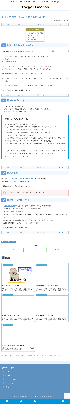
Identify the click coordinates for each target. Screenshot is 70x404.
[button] (64, 288)
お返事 (7, 24)
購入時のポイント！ (33, 35)
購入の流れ (31, 37)
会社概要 (7, 375)
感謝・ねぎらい (41, 24)
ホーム (6, 371)
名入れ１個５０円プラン (9, 241)
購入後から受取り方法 (34, 39)
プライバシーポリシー (11, 379)
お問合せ (7, 387)
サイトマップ (8, 383)
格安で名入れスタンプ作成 (35, 33)
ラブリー (61, 24)
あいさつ (20, 24)
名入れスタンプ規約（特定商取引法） (21, 179)
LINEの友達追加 (9, 206)
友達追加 (15, 181)
